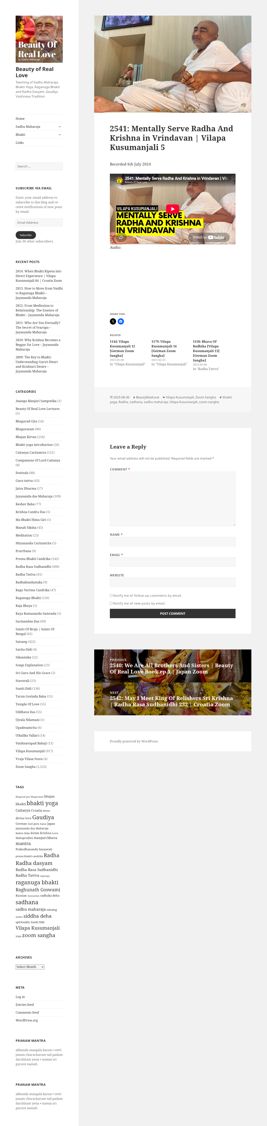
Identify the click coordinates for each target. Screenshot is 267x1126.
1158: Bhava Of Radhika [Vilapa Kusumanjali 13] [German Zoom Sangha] (206, 350)
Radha (51, 855)
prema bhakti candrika (29, 856)
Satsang (21, 641)
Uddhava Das (25, 712)
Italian (43, 824)
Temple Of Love (27, 704)
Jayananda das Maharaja (34, 496)
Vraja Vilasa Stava (29, 759)
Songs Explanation (29, 665)
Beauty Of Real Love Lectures (38, 409)
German (21, 823)
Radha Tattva (26, 574)
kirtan (35, 833)
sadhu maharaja (31, 909)
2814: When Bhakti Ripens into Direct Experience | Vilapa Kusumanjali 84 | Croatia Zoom (39, 276)
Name (116, 534)
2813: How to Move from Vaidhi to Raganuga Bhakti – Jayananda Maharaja (39, 293)
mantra (23, 843)
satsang (52, 909)
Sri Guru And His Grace (33, 673)
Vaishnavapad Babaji (31, 743)
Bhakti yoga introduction (34, 445)
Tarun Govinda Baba (31, 696)
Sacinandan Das (27, 621)
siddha (19, 917)
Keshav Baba (25, 504)
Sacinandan (33, 895)
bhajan (49, 796)
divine (46, 810)
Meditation (24, 535)
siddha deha (37, 915)
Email (116, 555)
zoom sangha (38, 935)
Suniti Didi (23, 688)
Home (20, 118)
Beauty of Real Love (35, 72)
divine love (23, 818)
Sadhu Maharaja (28, 126)
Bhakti (20, 134)
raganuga (45, 875)
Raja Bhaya (24, 606)
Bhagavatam (25, 429)
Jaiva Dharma (26, 488)
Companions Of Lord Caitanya (38, 460)
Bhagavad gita (23, 796)
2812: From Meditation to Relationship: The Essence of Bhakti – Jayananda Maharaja (37, 310)
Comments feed (27, 1012)
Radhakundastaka (29, 582)
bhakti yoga (42, 803)
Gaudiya (43, 817)
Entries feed (25, 1005)
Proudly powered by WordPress (134, 741)
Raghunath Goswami (38, 890)
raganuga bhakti (37, 882)
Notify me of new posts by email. (139, 603)
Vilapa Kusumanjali (30, 751)
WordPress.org (27, 1020)
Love (55, 833)
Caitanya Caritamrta (31, 452)
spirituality (23, 922)
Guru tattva (24, 480)
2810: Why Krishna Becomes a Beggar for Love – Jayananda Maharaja (38, 344)
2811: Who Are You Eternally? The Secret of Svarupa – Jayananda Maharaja (38, 327)
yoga (18, 936)
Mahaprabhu (24, 838)
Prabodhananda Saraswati (34, 849)
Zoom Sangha (26, 767)
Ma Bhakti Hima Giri (31, 520)
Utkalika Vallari (27, 735)
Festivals (22, 473)
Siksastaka (23, 657)
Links (20, 142)
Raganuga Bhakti (28, 598)
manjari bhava (45, 837)
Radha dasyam (34, 863)
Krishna (45, 833)
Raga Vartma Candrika (32, 590)
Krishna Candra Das (30, 512)
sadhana (27, 902)
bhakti (21, 804)
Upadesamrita (26, 727)
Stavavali (22, 681)
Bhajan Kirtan (26, 437)
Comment (120, 469)
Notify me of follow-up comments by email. (147, 595)
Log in (20, 997)
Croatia (36, 810)
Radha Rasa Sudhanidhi (33, 566)
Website (117, 575)
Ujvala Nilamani (27, 720)
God (30, 823)
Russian (21, 895)
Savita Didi (24, 649)
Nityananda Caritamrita (33, 543)
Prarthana (23, 551)
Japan (51, 823)
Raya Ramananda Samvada (36, 613)
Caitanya (23, 810)
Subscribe (26, 235)
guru (36, 823)
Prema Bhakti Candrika (33, 559)
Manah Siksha (26, 527)
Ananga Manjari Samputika (36, 401)
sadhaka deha (49, 895)
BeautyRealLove (147, 397)
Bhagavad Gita (26, 421)
